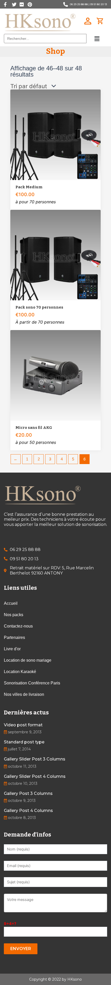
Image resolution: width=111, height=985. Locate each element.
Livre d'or (12, 649)
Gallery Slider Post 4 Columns (35, 776)
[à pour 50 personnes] (55, 375)
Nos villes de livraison (24, 694)
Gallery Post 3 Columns (28, 793)
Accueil (11, 603)
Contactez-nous (18, 626)
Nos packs (13, 615)
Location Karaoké (20, 671)
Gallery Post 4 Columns (28, 810)
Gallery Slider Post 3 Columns (34, 759)
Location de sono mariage (27, 660)
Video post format (23, 724)
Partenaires (14, 637)
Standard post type (24, 742)
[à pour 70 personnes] (55, 134)
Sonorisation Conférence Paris (32, 683)
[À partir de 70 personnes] (55, 255)
